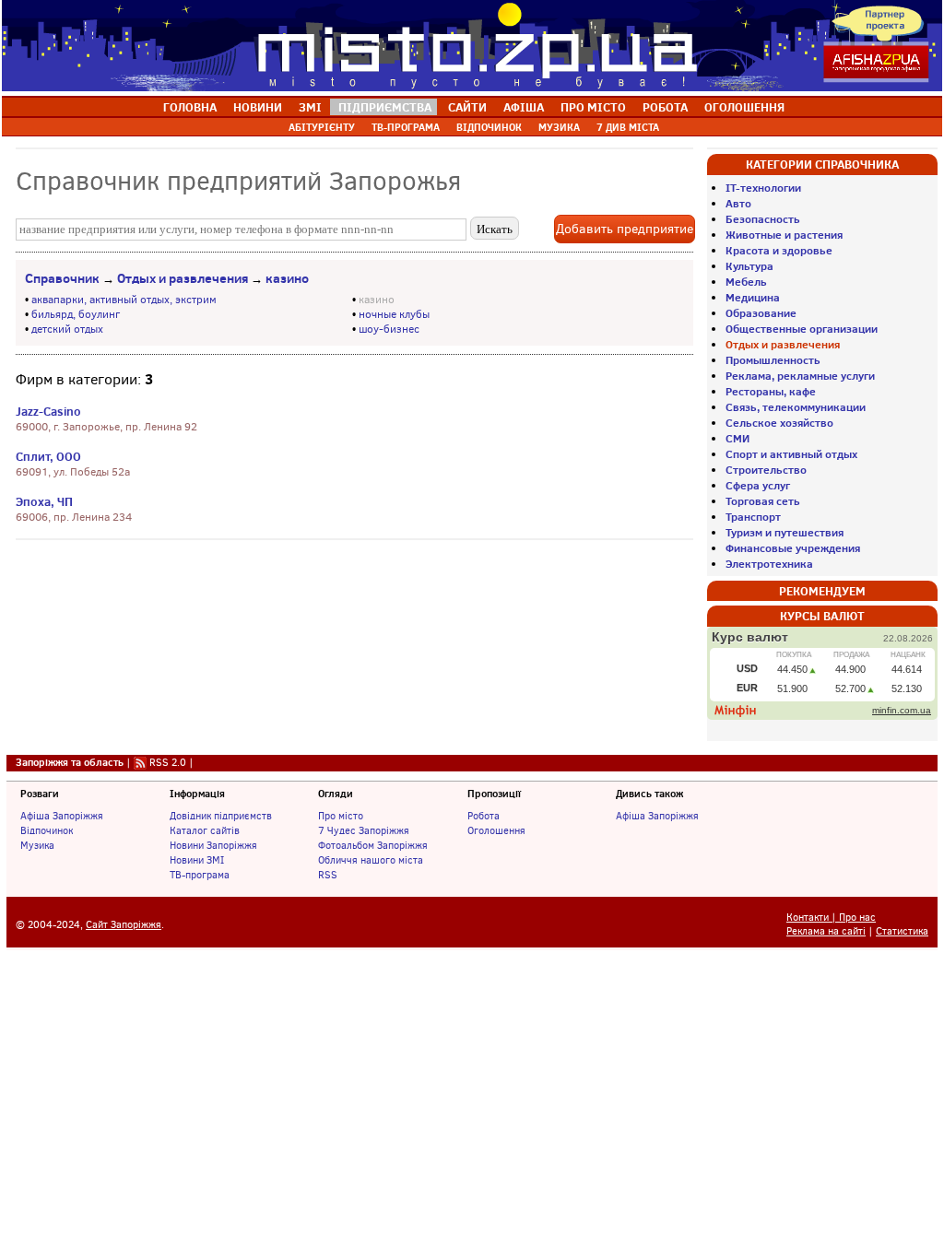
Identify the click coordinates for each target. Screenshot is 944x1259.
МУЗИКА (559, 127)
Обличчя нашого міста (370, 859)
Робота (483, 815)
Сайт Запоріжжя (123, 925)
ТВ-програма (200, 874)
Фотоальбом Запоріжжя (373, 845)
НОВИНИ (257, 107)
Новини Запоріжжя (213, 845)
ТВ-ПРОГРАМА (406, 127)
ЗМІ (310, 107)
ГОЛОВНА (190, 107)
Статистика (902, 931)
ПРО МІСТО (593, 107)
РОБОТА (665, 107)
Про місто (340, 815)
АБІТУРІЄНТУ (322, 127)
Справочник (62, 278)
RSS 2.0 (167, 762)
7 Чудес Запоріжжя (363, 830)
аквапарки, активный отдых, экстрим (124, 299)
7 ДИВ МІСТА (627, 127)
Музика (37, 845)
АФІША (523, 107)
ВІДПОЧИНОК (489, 127)
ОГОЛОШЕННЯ (744, 107)
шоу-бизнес (389, 329)
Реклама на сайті (826, 931)
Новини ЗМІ (197, 859)
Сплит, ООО (48, 456)
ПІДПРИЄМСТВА (384, 107)
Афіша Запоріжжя (61, 815)
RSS (327, 874)
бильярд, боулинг (75, 314)
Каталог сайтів (205, 830)
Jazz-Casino (48, 411)
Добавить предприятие (624, 229)
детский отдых (67, 329)
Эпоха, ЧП (44, 501)
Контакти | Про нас (831, 917)
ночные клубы (394, 314)
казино (287, 278)
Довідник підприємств (221, 815)
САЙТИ (467, 107)
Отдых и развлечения (182, 278)
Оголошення (496, 830)
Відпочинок (46, 830)
